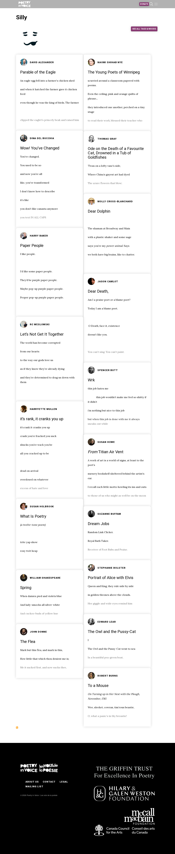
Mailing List (34, 786)
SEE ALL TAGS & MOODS (144, 29)
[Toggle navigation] (156, 4)
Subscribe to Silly (17, 728)
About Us (32, 781)
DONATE (144, 4)
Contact (49, 781)
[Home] (24, 4)
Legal (64, 781)
